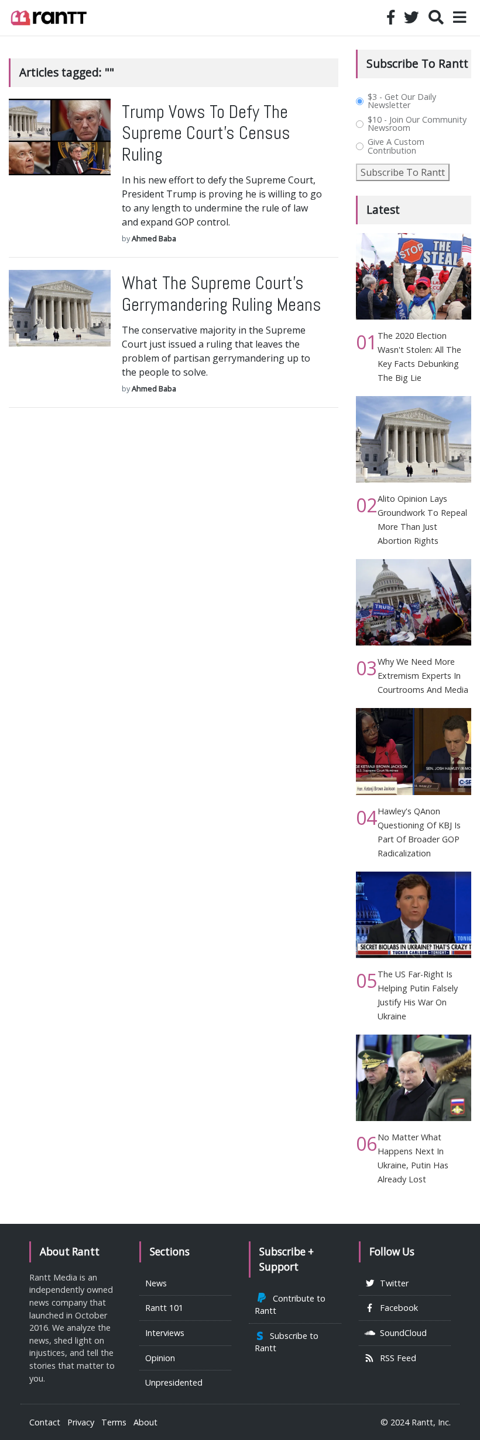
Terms (113, 1422)
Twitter (392, 1283)
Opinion (160, 1357)
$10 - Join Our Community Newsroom (417, 124)
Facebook (396, 1307)
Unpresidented (174, 1382)
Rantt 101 (164, 1307)
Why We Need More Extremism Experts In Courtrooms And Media (423, 675)
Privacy (80, 1422)
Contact (44, 1422)
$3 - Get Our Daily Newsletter (402, 101)
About (145, 1422)
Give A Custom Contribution (396, 146)
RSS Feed (395, 1357)
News (156, 1283)
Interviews (164, 1332)
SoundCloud (401, 1332)
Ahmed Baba (154, 238)
